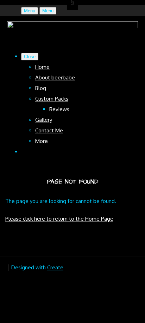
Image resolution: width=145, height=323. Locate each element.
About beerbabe (55, 77)
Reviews (59, 109)
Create (55, 267)
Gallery (43, 119)
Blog (40, 88)
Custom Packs (51, 98)
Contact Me (49, 130)
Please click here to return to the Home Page (59, 218)
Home (42, 67)
